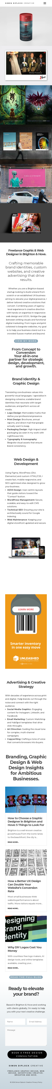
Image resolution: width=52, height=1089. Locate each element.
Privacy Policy (37, 1082)
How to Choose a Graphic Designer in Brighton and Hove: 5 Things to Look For (26, 821)
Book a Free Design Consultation (27, 1054)
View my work (26, 341)
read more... (13, 842)
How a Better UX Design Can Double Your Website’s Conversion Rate (24, 886)
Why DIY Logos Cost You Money (25, 949)
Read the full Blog (26, 977)
